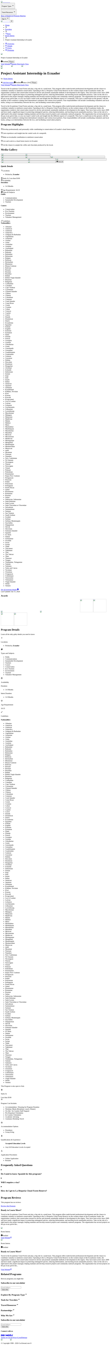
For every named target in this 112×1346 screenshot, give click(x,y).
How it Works (6, 16)
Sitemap (24, 1337)
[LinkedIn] (10, 1336)
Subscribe (5, 1290)
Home (7, 25)
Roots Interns (9, 36)
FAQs (9, 48)
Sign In (4, 19)
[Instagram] (5, 1336)
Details (9, 46)
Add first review (8, 82)
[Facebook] (2, 1336)
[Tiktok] (12, 1336)
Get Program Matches (18, 16)
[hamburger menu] (11, 21)
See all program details (9, 590)
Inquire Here (16, 64)
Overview (10, 44)
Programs (10, 50)
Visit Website (5, 64)
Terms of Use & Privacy (9, 1337)
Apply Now (24, 64)
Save (12, 62)
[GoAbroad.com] (5, 2)
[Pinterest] (9, 1336)
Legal (20, 1337)
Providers (8, 29)
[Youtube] (7, 1336)
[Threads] (3, 1336)
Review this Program (8, 1206)
